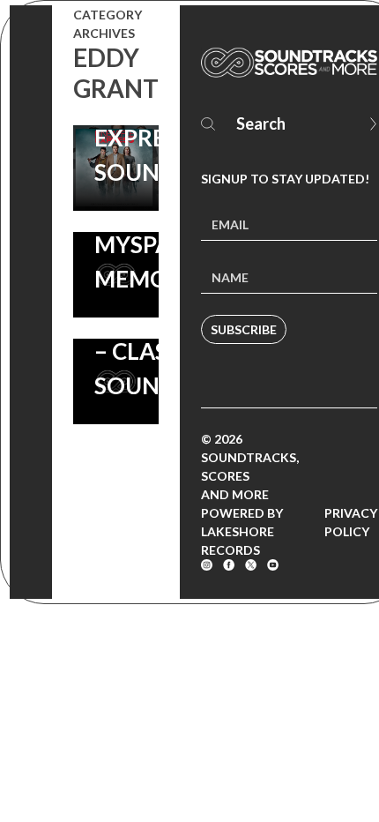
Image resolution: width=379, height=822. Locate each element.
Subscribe (244, 329)
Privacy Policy (350, 522)
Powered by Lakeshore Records (242, 531)
